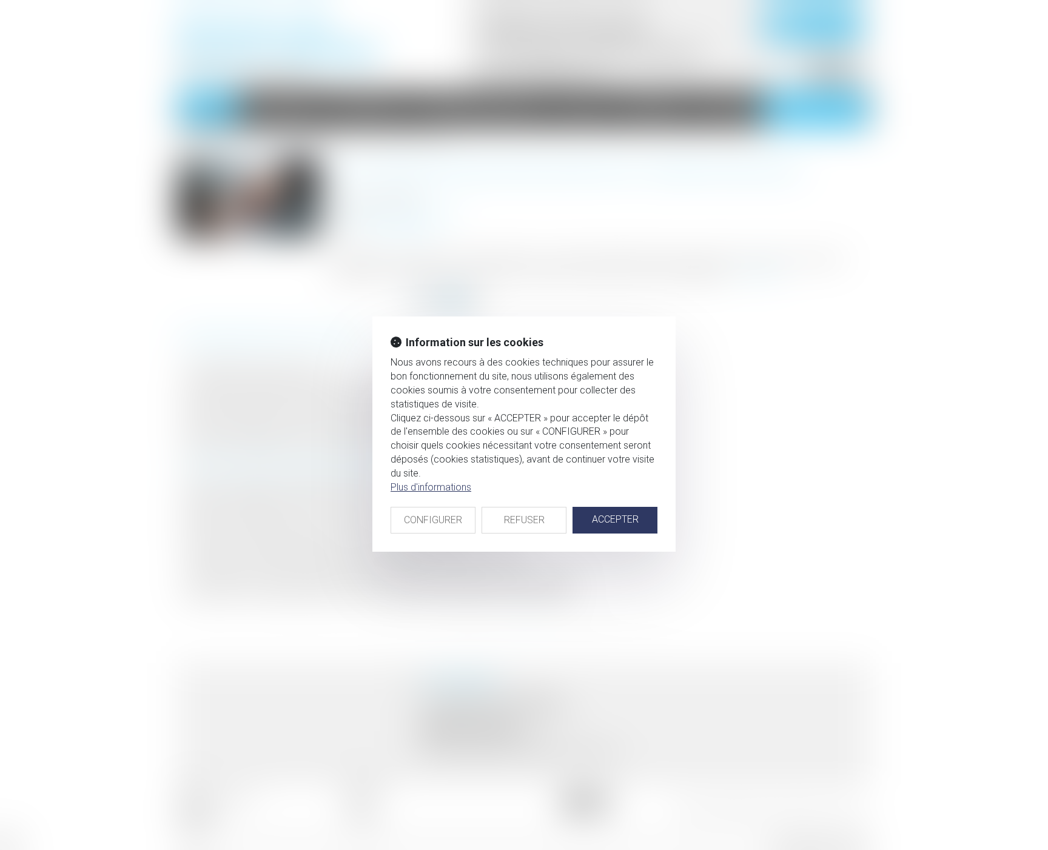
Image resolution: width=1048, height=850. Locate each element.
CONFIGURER (433, 520)
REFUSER (524, 520)
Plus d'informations (431, 487)
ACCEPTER (615, 519)
